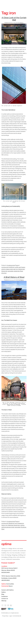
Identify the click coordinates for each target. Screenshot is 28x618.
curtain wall (17, 267)
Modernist (4, 271)
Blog (2, 594)
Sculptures (4, 596)
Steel (21, 271)
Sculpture (23, 527)
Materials (10, 525)
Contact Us (4, 598)
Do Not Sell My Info (17, 616)
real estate (10, 271)
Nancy (21, 23)
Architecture (4, 267)
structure (3, 273)
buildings (11, 267)
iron (17, 269)
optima (22, 525)
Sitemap (3, 601)
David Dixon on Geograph (13, 404)
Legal (10, 616)
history (3, 525)
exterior (3, 269)
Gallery (3, 592)
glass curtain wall (10, 269)
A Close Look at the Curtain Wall (14, 18)
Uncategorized (11, 265)
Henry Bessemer (19, 523)
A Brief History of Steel (14, 277)
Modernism (21, 269)
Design (23, 267)
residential (17, 271)
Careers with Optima (7, 590)
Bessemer (11, 523)
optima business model (7, 527)
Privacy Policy (5, 616)
